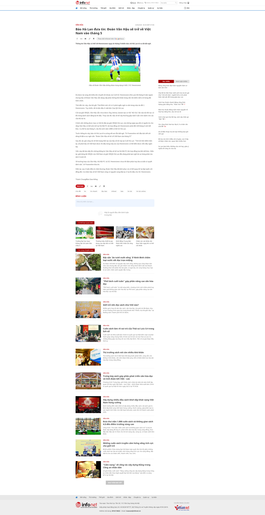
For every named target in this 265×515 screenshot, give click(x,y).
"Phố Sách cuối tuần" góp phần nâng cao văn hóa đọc (128, 282)
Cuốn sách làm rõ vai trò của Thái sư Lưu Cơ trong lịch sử (128, 330)
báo (122, 191)
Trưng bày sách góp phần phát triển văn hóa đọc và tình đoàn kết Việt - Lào (128, 377)
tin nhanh (93, 191)
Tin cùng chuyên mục (85, 250)
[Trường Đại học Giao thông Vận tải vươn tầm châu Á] (85, 232)
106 (164, 126)
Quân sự (151, 8)
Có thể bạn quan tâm (85, 223)
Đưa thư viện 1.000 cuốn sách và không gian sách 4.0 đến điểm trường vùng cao (128, 423)
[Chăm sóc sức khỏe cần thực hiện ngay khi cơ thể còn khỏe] (145, 232)
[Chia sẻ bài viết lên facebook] (77, 38)
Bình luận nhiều (181, 81)
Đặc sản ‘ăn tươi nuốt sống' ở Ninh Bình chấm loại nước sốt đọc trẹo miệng (126, 259)
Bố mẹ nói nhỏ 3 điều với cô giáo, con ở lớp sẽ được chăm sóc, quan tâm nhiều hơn (173, 140)
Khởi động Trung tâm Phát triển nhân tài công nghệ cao (124, 243)
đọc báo (104, 191)
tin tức (130, 191)
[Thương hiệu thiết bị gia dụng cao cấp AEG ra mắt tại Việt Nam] (105, 232)
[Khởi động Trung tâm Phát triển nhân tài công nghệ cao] (125, 232)
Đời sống (83, 8)
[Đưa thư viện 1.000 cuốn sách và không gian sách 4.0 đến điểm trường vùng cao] (88, 426)
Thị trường (94, 8)
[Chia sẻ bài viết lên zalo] (81, 38)
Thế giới (103, 8)
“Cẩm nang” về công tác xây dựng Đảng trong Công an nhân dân (126, 466)
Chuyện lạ (141, 8)
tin (85, 191)
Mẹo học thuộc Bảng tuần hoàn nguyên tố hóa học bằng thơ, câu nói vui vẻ (173, 111)
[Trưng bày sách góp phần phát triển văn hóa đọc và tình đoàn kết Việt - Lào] (88, 380)
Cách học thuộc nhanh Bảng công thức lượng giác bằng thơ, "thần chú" (171, 103)
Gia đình (112, 8)
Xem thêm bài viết (115, 483)
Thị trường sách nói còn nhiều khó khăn (123, 352)
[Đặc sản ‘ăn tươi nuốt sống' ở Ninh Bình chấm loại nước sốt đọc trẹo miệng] (88, 262)
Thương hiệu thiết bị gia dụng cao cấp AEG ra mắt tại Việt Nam (104, 243)
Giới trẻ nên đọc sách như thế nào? (121, 304)
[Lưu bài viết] (93, 38)
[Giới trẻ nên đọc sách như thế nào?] (88, 309)
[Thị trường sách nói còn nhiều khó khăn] (88, 357)
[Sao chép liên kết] (89, 38)
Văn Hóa (79, 25)
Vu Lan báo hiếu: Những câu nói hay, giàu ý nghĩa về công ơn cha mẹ (173, 147)
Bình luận (80, 186)
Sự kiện (160, 8)
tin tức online (141, 191)
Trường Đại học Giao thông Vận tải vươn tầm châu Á (84, 243)
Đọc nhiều (166, 81)
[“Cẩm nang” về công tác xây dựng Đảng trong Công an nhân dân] (88, 469)
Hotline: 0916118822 (152, 3)
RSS (188, 8)
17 (184, 104)
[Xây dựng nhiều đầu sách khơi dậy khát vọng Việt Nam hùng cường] (88, 404)
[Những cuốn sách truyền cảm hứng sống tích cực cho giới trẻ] (88, 447)
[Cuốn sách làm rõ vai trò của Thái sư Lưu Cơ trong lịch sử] (88, 333)
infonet (113, 191)
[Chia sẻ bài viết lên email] (85, 38)
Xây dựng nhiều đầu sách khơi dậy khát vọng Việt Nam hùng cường (128, 401)
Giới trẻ (121, 8)
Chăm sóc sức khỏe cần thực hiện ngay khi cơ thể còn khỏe (145, 243)
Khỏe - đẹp (131, 8)
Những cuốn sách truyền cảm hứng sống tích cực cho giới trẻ (128, 444)
